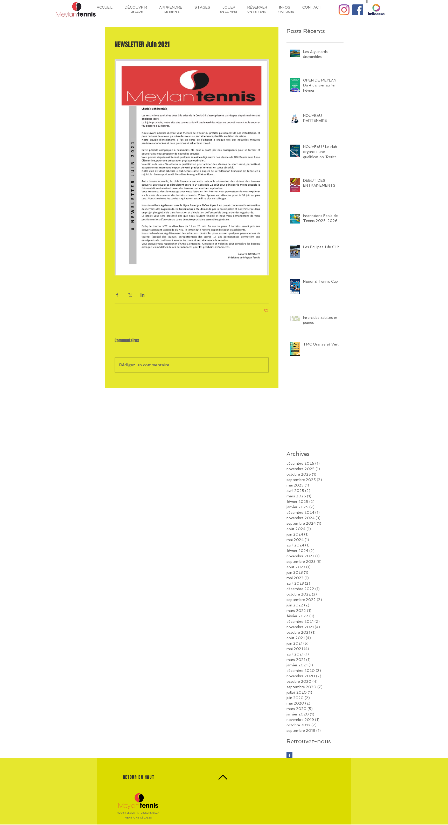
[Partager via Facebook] (117, 294)
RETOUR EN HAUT (138, 777)
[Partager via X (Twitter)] (129, 294)
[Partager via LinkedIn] (142, 294)
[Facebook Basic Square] (289, 755)
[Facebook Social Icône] (357, 9)
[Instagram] (344, 9)
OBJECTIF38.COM (150, 813)
